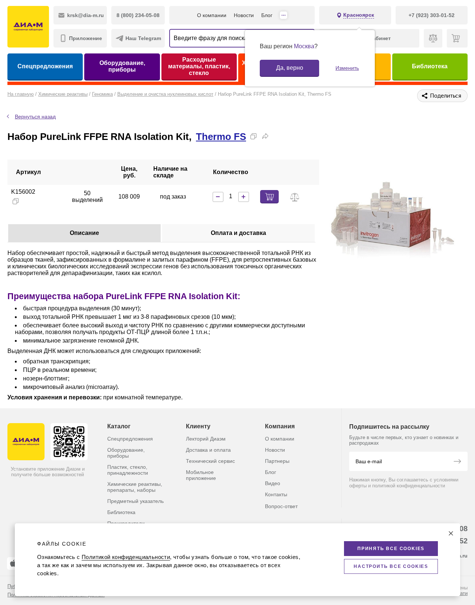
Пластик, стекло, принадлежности (127, 470)
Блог (266, 15)
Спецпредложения (45, 66)
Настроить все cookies (391, 566)
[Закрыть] (451, 533)
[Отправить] (457, 462)
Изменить (347, 68)
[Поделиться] (265, 136)
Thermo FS (221, 136)
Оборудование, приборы (122, 66)
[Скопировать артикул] (15, 201)
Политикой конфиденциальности (126, 557)
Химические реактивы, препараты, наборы (134, 487)
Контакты (276, 494)
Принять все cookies (391, 548)
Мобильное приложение (201, 475)
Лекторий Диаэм (206, 439)
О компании (211, 15)
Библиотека (430, 66)
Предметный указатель (135, 501)
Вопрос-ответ (281, 506)
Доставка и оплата (208, 450)
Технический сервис (210, 461)
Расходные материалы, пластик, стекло (199, 66)
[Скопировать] (253, 136)
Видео (272, 483)
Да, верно (289, 68)
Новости (244, 15)
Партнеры (277, 461)
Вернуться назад (35, 117)
